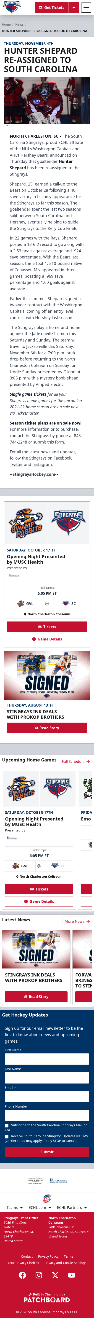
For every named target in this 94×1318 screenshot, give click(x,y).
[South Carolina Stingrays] (12, 7)
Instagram (42, 464)
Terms (68, 1256)
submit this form (48, 442)
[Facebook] (22, 1275)
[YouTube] (71, 1275)
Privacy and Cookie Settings (65, 1263)
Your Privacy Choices (23, 1263)
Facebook (62, 458)
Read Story (49, 727)
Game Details (50, 639)
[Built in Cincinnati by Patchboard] (47, 1297)
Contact (27, 1256)
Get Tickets (54, 7)
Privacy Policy (48, 1256)
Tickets (49, 626)
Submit (47, 1151)
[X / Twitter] (55, 1275)
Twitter (16, 464)
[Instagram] (38, 1275)
